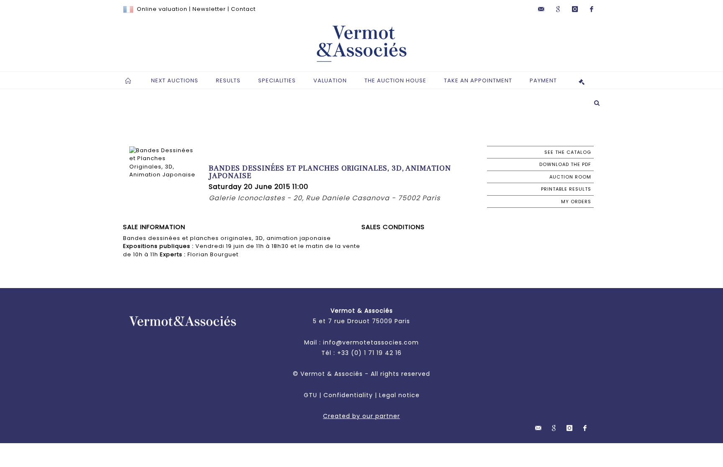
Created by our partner (361, 416)
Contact (243, 9)
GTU (310, 395)
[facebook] (591, 9)
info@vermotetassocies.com (371, 342)
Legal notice (399, 395)
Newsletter (209, 9)
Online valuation (162, 9)
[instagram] (575, 9)
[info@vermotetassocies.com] (541, 9)
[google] (558, 9)
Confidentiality (348, 395)
